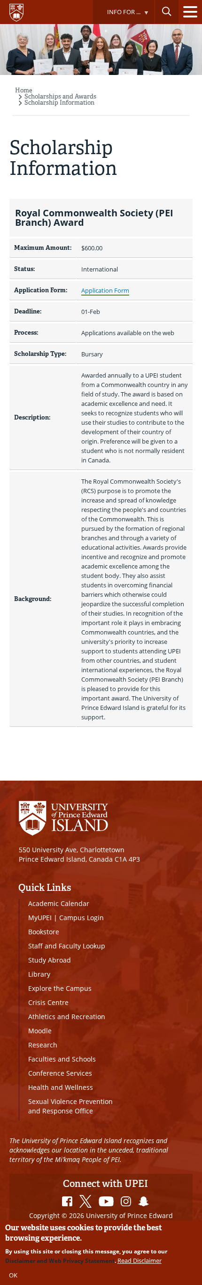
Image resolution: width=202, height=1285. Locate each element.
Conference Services (60, 1073)
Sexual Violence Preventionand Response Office (70, 1106)
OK (13, 1275)
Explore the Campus (60, 988)
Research (42, 1044)
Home (23, 90)
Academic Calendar (58, 903)
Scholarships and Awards (60, 96)
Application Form (105, 290)
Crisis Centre (48, 1002)
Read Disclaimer (139, 1260)
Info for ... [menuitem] (116, 16)
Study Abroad (49, 960)
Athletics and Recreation (66, 1016)
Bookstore (43, 931)
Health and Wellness (60, 1087)
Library (39, 974)
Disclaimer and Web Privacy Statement (60, 1261)
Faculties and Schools (62, 1058)
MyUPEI (40, 917)
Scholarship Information (59, 103)
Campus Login (81, 917)
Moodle (40, 1030)
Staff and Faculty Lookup (66, 945)
